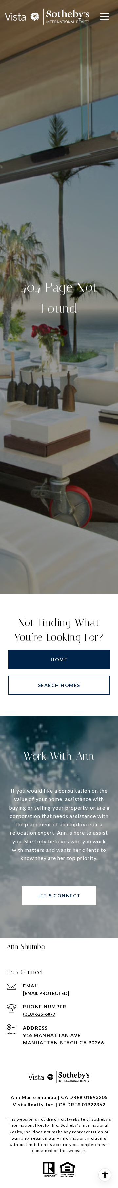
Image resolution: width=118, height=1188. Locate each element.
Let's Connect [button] (59, 895)
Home (59, 659)
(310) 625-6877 (39, 1014)
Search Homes (59, 685)
